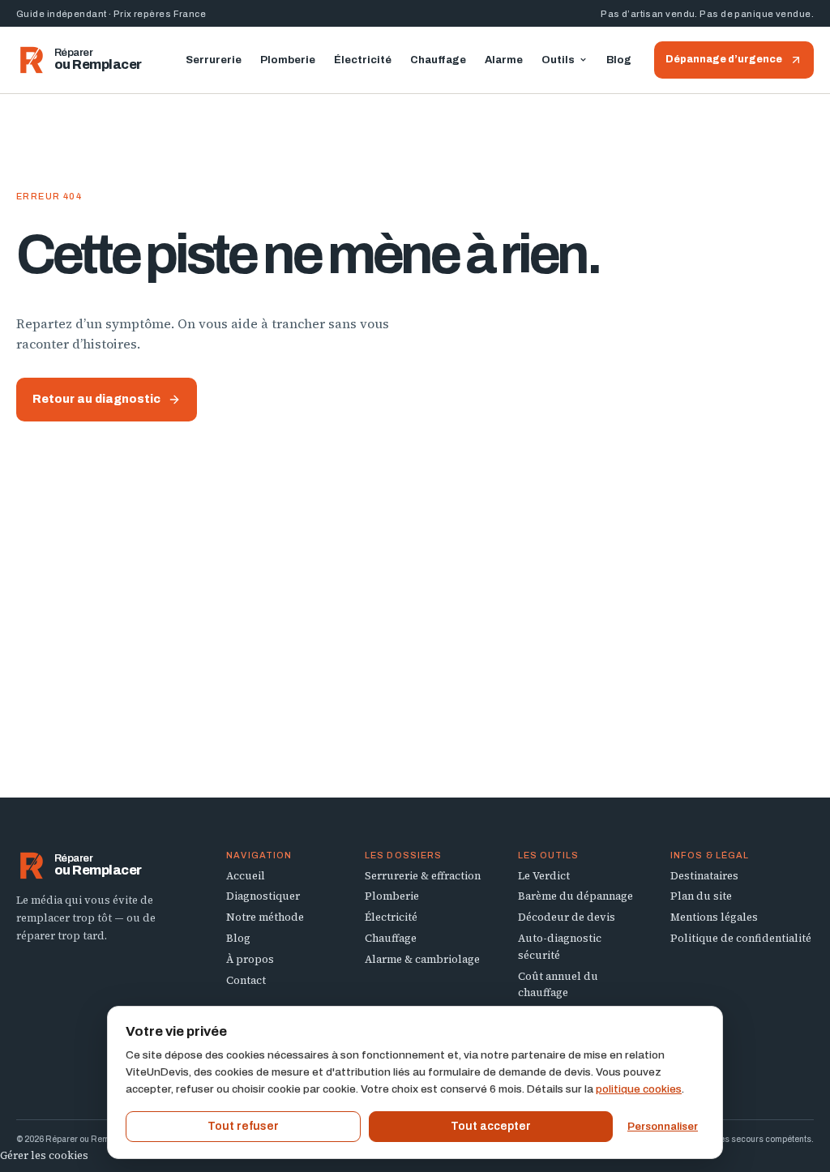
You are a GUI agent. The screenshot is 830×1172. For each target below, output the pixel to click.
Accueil (245, 876)
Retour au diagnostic (96, 399)
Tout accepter (491, 1126)
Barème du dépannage (575, 896)
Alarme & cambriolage (422, 959)
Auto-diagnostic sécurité (559, 946)
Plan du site (701, 896)
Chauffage (438, 60)
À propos (250, 959)
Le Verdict (544, 876)
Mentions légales (714, 917)
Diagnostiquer (263, 896)
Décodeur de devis (566, 917)
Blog (618, 60)
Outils (558, 60)
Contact (246, 980)
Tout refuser (243, 1126)
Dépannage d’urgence (723, 59)
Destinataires (704, 876)
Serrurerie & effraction (423, 876)
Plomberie (287, 60)
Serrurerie (214, 60)
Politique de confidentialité (740, 938)
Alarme (504, 60)
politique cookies (639, 1089)
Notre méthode (265, 917)
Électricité (362, 60)
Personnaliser (662, 1126)
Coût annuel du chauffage (558, 984)
